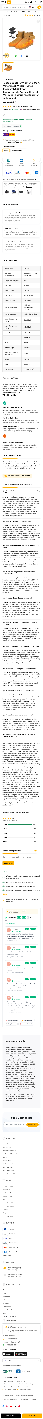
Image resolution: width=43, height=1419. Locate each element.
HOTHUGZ (6, 15)
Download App (7, 1186)
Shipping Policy (7, 1167)
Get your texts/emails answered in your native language (22, 1331)
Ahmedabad (7, 1310)
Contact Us (6, 1147)
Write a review (8, 863)
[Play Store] (21, 1354)
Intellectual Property (10, 1154)
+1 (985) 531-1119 (11, 1345)
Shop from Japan (10, 1384)
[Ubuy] (8, 2)
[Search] (39, 7)
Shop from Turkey (10, 1390)
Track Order (6, 1161)
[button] (27, 2)
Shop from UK (21, 1381)
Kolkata (5, 1300)
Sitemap (5, 1157)
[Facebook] (4, 1407)
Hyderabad (6, 1307)
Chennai (5, 1303)
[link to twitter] (27, 56)
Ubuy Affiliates (7, 1216)
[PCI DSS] (7, 1371)
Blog (4, 1213)
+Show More (7, 1256)
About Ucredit (7, 1203)
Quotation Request (9, 1151)
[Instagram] (8, 1407)
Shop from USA (9, 1381)
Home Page (6, 12)
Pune (4, 1313)
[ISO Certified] (22, 1371)
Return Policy (7, 1196)
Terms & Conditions (10, 1399)
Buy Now (29, 187)
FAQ (3, 1200)
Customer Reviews (9, 1193)
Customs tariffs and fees (11, 1164)
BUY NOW (32, 1416)
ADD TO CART (10, 1416)
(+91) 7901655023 (11, 1339)
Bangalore (6, 1297)
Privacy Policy (24, 1399)
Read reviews (9, 924)
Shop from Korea (9, 1387)
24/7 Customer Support (17, 1327)
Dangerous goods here (11, 393)
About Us (5, 1144)
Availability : (7, 110)
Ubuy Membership (9, 1174)
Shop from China (23, 1387)
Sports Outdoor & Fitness (19, 12)
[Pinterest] (20, 1407)
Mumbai (5, 1290)
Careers (5, 1210)
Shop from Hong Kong (26, 1384)
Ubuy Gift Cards (8, 1206)
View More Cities (8, 1317)
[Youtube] (12, 1407)
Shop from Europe (25, 1390)
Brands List (6, 1190)
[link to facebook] (21, 56)
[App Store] (8, 1354)
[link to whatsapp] (16, 56)
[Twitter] (16, 1407)
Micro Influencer (8, 1171)
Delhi (4, 1293)
